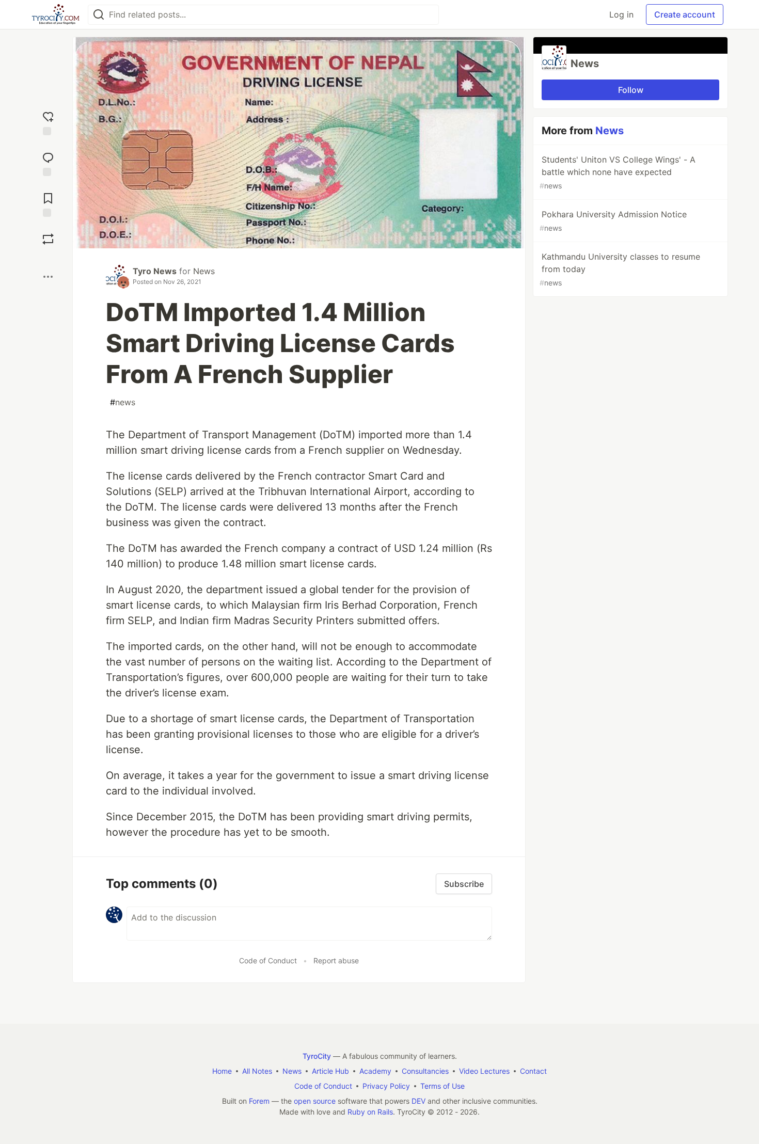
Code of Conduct (268, 960)
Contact (533, 1071)
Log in (621, 14)
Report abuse (336, 960)
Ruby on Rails (370, 1111)
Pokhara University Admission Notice (613, 220)
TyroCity (317, 1056)
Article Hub (330, 1071)
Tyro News (155, 271)
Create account (684, 14)
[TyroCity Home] (55, 14)
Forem (259, 1101)
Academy (375, 1071)
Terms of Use (442, 1086)
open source (315, 1101)
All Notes (257, 1071)
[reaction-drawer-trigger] (48, 122)
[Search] (98, 14)
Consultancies (425, 1071)
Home (222, 1071)
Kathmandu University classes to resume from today (620, 269)
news (122, 402)
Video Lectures (484, 1071)
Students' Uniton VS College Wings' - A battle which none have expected (617, 172)
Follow (630, 90)
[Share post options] (48, 276)
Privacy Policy (386, 1086)
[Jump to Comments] (48, 163)
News (204, 271)
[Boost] (48, 239)
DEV (418, 1101)
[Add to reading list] (48, 203)
